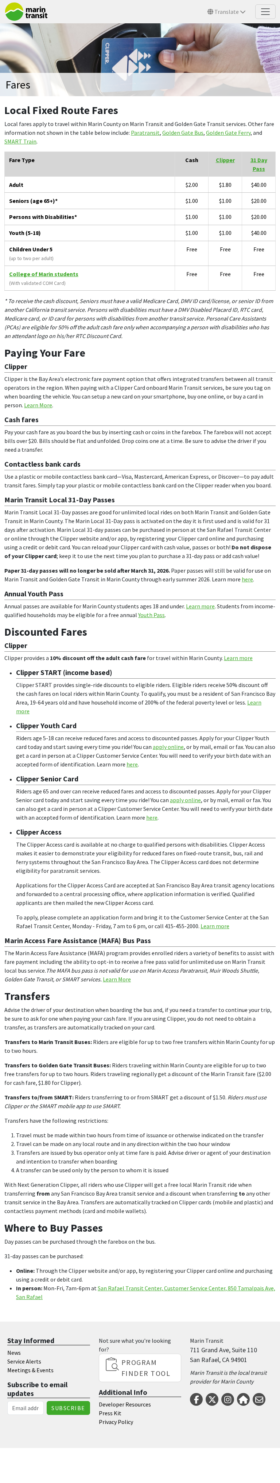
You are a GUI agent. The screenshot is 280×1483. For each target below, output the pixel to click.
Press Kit (110, 1413)
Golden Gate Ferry (228, 132)
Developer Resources (125, 1404)
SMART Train (20, 141)
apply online (168, 746)
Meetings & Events (30, 1370)
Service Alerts (24, 1361)
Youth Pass (151, 615)
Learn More (38, 405)
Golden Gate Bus (182, 132)
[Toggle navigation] (265, 11)
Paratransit (145, 132)
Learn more (200, 606)
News (14, 1352)
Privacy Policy (116, 1421)
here (247, 579)
